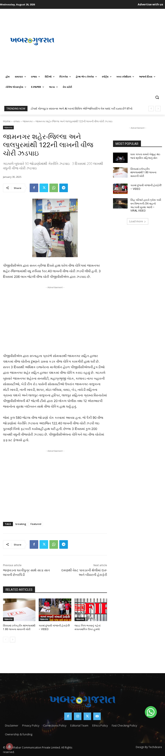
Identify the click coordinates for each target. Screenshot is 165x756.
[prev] (151, 108)
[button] (157, 97)
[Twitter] (44, 188)
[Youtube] (97, 716)
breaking (20, 524)
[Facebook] (34, 188)
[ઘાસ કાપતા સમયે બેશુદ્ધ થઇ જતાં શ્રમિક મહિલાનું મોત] (120, 158)
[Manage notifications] (9, 746)
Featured (36, 524)
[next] (158, 108)
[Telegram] (63, 188)
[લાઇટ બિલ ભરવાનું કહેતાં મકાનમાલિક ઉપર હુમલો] (91, 609)
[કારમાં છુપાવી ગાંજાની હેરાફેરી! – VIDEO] (55, 609)
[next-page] (12, 639)
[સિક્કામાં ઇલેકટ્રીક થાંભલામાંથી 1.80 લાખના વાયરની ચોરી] (19, 609)
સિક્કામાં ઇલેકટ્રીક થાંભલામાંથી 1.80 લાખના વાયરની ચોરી (143, 172)
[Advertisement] (113, 41)
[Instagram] (77, 716)
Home (7, 121)
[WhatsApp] (53, 188)
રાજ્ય (16, 121)
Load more (136, 221)
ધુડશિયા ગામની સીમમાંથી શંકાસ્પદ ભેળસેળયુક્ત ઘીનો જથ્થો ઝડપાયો (70, 108)
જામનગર (28, 121)
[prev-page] (5, 639)
